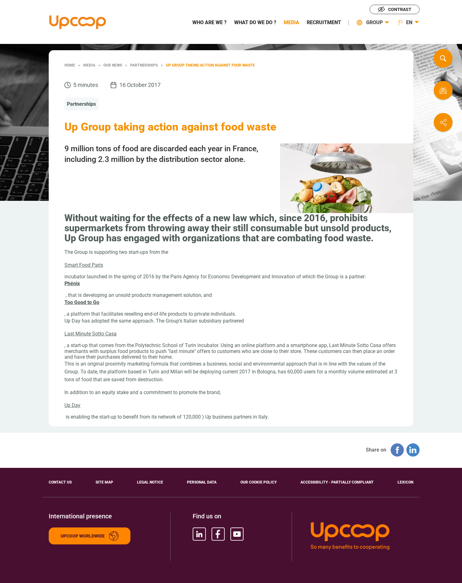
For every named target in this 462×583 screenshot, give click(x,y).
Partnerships (81, 104)
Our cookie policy (258, 482)
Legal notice (150, 482)
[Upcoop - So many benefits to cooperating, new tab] (362, 536)
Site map (104, 482)
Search (443, 58)
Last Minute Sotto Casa (90, 334)
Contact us (443, 90)
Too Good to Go (81, 302)
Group (374, 22)
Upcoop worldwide (83, 535)
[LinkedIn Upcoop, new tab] (199, 534)
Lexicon (405, 482)
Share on (443, 122)
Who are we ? (209, 22)
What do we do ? (255, 22)
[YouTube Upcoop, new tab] (237, 534)
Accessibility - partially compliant (337, 482)
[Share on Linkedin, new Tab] (413, 450)
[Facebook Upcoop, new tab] (218, 534)
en (409, 22)
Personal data (202, 482)
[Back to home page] (78, 22)
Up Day (72, 405)
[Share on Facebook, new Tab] (397, 450)
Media (291, 22)
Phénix (72, 283)
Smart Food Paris (83, 265)
